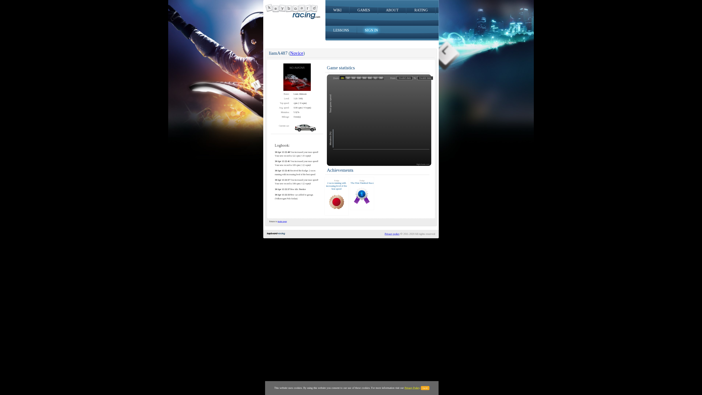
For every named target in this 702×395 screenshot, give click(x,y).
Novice (296, 53)
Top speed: (284, 103)
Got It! (425, 388)
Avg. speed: (284, 107)
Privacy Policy (412, 388)
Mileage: (285, 117)
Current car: (284, 126)
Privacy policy (392, 234)
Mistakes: (285, 112)
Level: (286, 98)
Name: (286, 94)
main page (282, 221)
